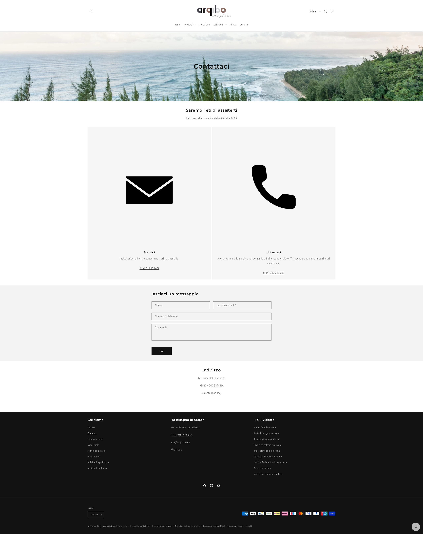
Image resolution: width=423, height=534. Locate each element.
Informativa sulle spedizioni (214, 526)
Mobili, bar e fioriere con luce (268, 474)
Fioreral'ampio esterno (265, 427)
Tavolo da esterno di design (267, 445)
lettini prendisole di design (267, 450)
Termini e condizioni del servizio (187, 526)
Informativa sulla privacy (162, 526)
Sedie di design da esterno (267, 433)
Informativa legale (235, 526)
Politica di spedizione (98, 462)
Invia (161, 351)
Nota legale (93, 445)
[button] (91, 11)
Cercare (91, 427)
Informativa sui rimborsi (139, 526)
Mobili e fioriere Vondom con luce (270, 462)
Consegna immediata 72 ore (268, 456)
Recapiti (249, 526)
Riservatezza (94, 456)
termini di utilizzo (96, 450)
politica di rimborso (97, 468)
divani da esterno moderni (266, 439)
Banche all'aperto (262, 468)
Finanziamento (95, 439)
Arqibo (96, 526)
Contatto (92, 433)
